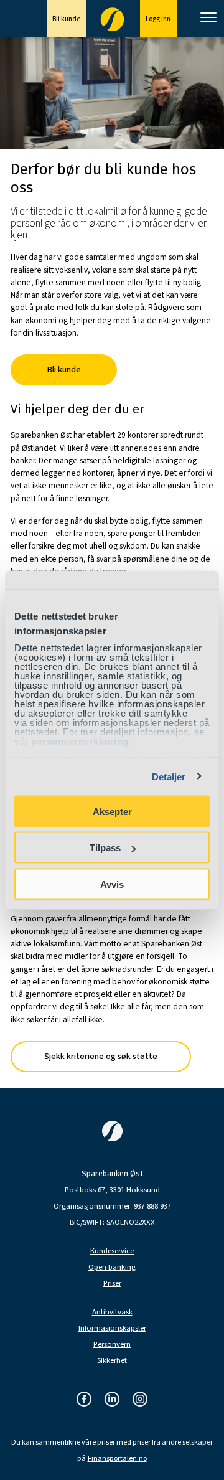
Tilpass (105, 847)
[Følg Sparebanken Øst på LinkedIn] (112, 1400)
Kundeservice (112, 1251)
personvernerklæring (80, 741)
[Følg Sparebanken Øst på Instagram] (140, 1400)
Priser (112, 1283)
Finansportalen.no (117, 1458)
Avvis (112, 884)
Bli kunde (66, 19)
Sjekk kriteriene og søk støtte (100, 1056)
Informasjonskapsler (112, 1328)
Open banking (112, 1267)
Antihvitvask (112, 1312)
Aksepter (112, 811)
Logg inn (159, 19)
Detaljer (169, 776)
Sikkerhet (112, 1360)
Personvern (112, 1344)
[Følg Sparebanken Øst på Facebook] (84, 1400)
